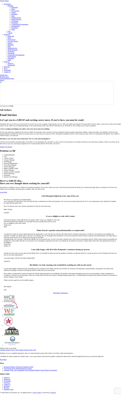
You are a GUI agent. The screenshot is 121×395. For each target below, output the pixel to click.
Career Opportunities (4, 77)
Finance (13, 12)
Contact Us (7, 72)
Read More (3, 359)
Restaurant (14, 7)
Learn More (3, 192)
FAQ (9, 31)
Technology (14, 21)
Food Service (15, 11)
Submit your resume (6, 147)
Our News (7, 382)
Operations (14, 28)
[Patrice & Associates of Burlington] (4, 1)
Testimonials (11, 65)
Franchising (7, 70)
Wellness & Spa (16, 17)
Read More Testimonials (60, 293)
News (5, 68)
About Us (7, 62)
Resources (7, 67)
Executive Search (13, 41)
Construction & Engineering (19, 24)
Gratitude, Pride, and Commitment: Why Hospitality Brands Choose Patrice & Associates (30, 370)
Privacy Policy (37, 392)
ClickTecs (53, 392)
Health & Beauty (16, 19)
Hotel (13, 9)
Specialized (14, 22)
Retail (13, 29)
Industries (10, 6)
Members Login (8, 389)
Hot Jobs (6, 387)
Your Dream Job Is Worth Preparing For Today (18, 368)
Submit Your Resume (3, 76)
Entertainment (15, 26)
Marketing (14, 14)
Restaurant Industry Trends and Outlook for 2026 (18, 367)
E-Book (10, 33)
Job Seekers (7, 4)
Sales (12, 16)
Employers (7, 34)
